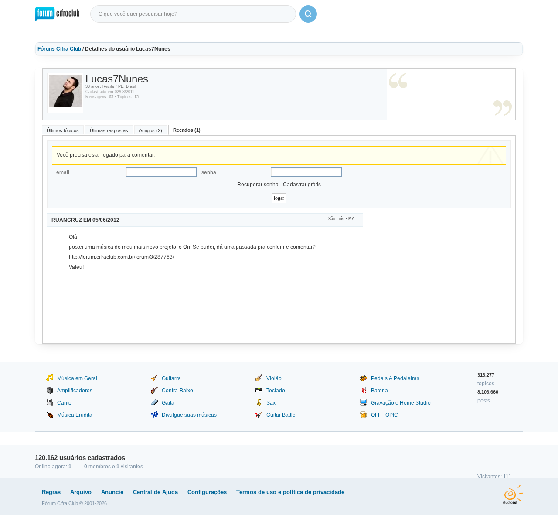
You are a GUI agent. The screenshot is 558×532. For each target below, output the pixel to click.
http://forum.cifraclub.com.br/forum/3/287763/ (121, 257)
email (62, 172)
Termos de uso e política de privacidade (290, 492)
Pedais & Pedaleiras (395, 378)
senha (208, 172)
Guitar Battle (281, 415)
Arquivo (81, 492)
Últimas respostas (109, 130)
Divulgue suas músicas (189, 415)
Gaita (168, 403)
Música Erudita (74, 415)
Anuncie (112, 492)
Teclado (275, 391)
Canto (64, 403)
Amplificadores (74, 391)
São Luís (336, 218)
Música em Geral (77, 378)
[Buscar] (308, 14)
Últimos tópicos (63, 130)
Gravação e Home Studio (401, 403)
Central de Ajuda (155, 492)
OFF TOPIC (384, 415)
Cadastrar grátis (302, 185)
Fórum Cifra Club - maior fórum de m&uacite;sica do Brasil (57, 14)
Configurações (207, 492)
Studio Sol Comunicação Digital (513, 494)
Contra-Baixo (177, 391)
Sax (271, 403)
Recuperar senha (258, 185)
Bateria (379, 391)
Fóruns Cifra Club (59, 49)
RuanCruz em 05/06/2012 (85, 220)
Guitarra (171, 378)
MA (351, 218)
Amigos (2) (150, 130)
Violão (274, 378)
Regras (51, 492)
